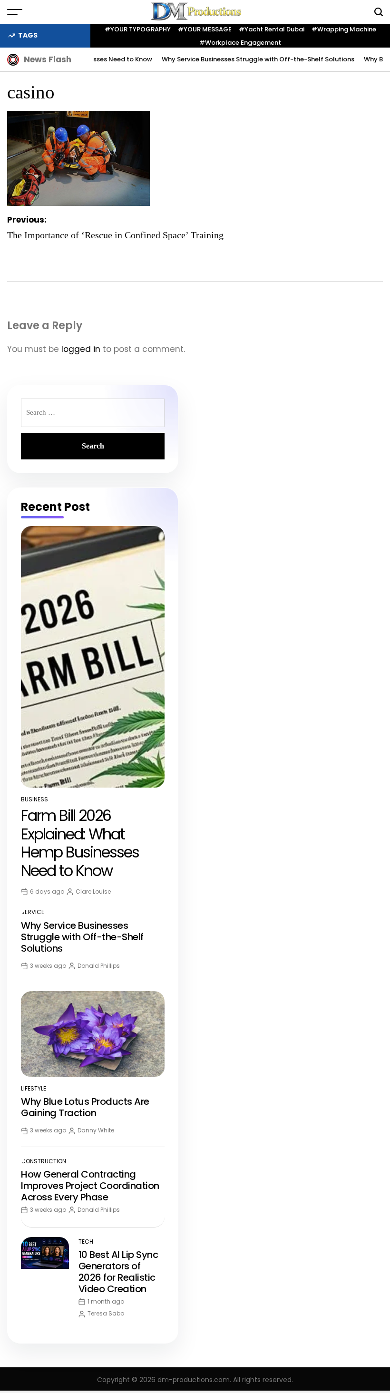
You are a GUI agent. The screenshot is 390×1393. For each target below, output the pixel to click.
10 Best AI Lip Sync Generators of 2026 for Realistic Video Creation (118, 1272)
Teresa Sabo (106, 1313)
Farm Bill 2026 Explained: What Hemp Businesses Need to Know (80, 843)
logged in (80, 349)
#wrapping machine (344, 29)
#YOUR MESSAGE (205, 29)
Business (34, 799)
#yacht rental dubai (271, 29)
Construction (43, 1161)
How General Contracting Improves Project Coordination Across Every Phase (90, 1186)
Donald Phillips (99, 966)
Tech (85, 1241)
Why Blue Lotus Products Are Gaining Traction (85, 1107)
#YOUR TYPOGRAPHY (138, 29)
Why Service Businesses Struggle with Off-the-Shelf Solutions (245, 59)
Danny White (96, 1130)
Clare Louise (93, 891)
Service (32, 912)
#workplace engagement (240, 42)
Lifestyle (33, 1088)
